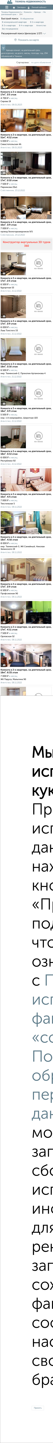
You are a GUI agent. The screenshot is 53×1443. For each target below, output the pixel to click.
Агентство (41, 26)
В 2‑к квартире (37, 22)
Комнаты (28, 12)
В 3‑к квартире (9, 26)
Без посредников (10, 29)
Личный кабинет (39, 7)
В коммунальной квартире (14, 22)
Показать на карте (28, 40)
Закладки (21, 7)
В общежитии (26, 19)
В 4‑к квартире (26, 26)
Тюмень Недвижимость (11, 12)
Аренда (37, 12)
